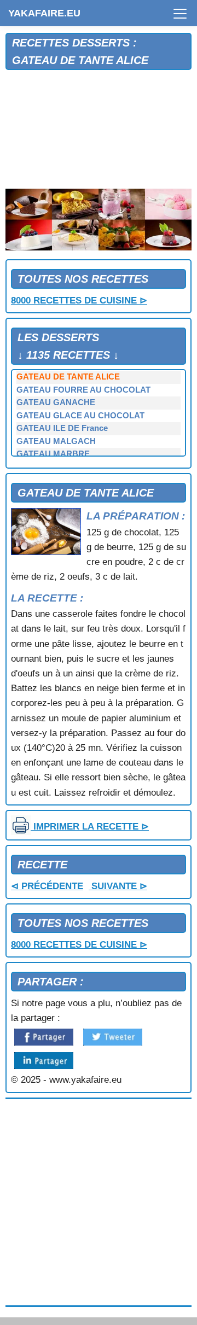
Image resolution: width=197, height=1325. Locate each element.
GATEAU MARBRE (53, 454)
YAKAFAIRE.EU (44, 13)
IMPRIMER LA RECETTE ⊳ (90, 826)
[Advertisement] (98, 129)
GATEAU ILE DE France (62, 428)
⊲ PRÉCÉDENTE (47, 886)
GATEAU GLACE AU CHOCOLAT (80, 415)
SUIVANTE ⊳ (118, 886)
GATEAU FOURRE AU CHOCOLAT (83, 390)
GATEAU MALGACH (56, 441)
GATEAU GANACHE (55, 402)
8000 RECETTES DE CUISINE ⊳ (79, 300)
